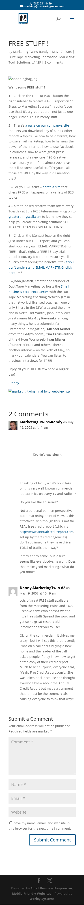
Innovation (50, 57)
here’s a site (51, 187)
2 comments (54, 62)
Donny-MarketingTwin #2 (42, 587)
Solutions (23, 62)
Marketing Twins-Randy (30, 51)
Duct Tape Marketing (24, 57)
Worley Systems (42, 899)
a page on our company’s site (47, 125)
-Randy (14, 383)
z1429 (36, 62)
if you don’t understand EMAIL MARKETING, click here (41, 267)
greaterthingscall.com (25, 216)
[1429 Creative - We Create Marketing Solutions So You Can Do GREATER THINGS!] (39, 391)
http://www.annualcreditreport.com (46, 532)
